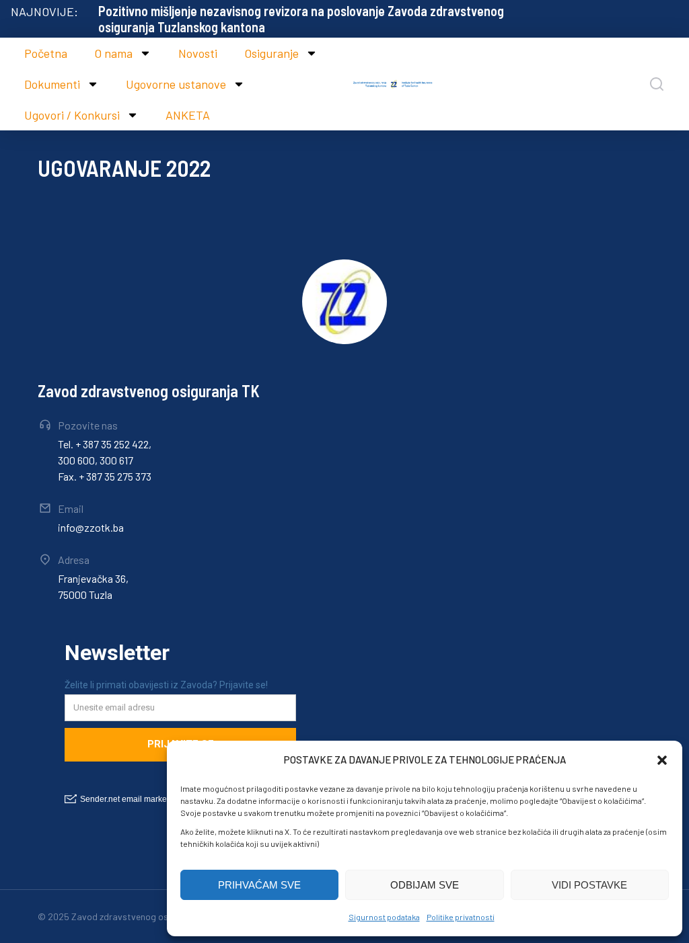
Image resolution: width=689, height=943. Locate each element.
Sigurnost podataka (384, 916)
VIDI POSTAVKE (589, 885)
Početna (45, 53)
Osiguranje (271, 53)
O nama (113, 53)
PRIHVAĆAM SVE (259, 885)
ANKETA (188, 115)
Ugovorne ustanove (176, 84)
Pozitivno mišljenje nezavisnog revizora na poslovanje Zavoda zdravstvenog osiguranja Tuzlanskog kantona (301, 19)
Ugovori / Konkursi (72, 115)
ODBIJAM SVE (424, 885)
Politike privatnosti (461, 916)
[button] (662, 760)
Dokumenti (52, 84)
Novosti (197, 53)
